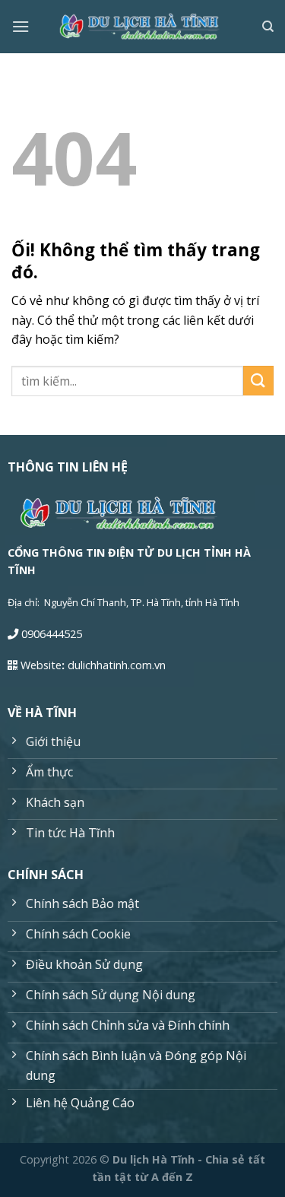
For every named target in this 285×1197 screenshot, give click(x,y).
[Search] (268, 26)
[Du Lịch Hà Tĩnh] (143, 27)
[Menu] (20, 26)
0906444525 (51, 634)
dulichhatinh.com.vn (117, 665)
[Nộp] (258, 380)
